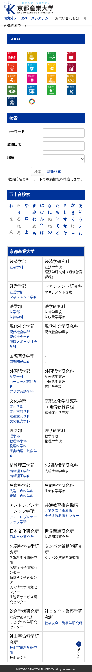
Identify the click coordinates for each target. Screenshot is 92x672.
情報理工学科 (20, 476)
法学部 (15, 312)
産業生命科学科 (22, 496)
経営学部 (16, 292)
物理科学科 (18, 446)
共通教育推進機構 (58, 511)
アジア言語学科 (22, 391)
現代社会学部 (20, 332)
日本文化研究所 (22, 537)
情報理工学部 (20, 471)
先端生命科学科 (22, 491)
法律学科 (16, 317)
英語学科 (16, 377)
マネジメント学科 (23, 297)
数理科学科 (18, 441)
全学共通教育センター (62, 516)
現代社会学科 (20, 337)
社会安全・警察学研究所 (63, 623)
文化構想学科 (20, 411)
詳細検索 (54, 171)
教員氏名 (14, 144)
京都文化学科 (20, 416)
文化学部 (16, 406)
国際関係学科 (20, 362)
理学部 (15, 436)
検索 (37, 172)
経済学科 (16, 267)
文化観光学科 (20, 421)
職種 (10, 157)
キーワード (16, 131)
